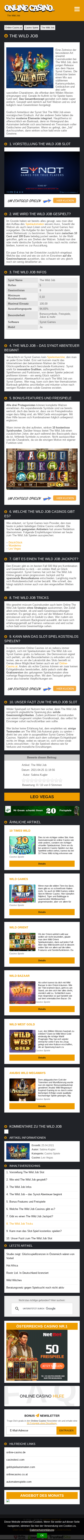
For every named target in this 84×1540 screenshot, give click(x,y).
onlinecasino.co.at (17, 1474)
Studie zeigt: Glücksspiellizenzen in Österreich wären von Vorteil (40, 1256)
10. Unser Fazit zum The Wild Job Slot (29, 1238)
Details (42, 863)
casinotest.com (15, 1459)
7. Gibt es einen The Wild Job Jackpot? (29, 1216)
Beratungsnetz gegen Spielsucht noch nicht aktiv (35, 1287)
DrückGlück (15, 542)
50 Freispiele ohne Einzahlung (41, 1423)
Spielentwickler (56, 357)
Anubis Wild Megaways (27, 1073)
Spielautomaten (34, 224)
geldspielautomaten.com (20, 1467)
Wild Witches (14, 1280)
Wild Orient (18, 927)
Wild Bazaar (19, 975)
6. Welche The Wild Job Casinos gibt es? (30, 1209)
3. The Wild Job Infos (19, 1186)
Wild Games (18, 879)
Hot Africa (12, 1265)
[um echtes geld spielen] (42, 200)
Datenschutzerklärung (42, 1530)
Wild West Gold (22, 1024)
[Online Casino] (27, 8)
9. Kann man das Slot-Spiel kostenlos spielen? (34, 1231)
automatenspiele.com (19, 1481)
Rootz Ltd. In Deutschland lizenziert (27, 1272)
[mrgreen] (42, 814)
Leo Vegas (15, 548)
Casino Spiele (16, 857)
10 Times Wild (19, 830)
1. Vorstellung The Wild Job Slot (25, 1172)
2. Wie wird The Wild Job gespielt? (26, 1179)
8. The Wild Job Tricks (19, 1223)
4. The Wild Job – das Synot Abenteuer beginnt (34, 1194)
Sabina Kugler (47, 1149)
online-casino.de (15, 1452)
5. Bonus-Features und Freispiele (25, 1201)
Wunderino (15, 545)
